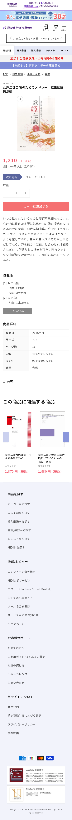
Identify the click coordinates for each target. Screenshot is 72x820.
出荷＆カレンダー (19, 674)
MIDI (65, 50)
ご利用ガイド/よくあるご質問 (26, 657)
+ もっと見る (17, 311)
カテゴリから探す (19, 504)
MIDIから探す (16, 547)
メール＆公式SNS (19, 606)
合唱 (47, 74)
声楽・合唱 (33, 74)
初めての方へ (16, 648)
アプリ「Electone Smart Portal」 (30, 589)
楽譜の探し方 (16, 665)
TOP (5, 74)
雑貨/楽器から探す (19, 530)
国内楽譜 (7, 50)
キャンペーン (16, 624)
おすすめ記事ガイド (20, 598)
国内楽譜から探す (19, 513)
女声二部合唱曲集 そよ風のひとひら (18, 456)
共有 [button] (10, 381)
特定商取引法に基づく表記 (24, 715)
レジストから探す (19, 539)
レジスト (50, 50)
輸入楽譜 (21, 50)
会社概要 (13, 733)
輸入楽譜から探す (19, 521)
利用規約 (13, 707)
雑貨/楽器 (36, 50)
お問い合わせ (16, 683)
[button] (64, 26)
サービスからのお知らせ (23, 615)
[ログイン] (46, 26)
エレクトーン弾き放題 (22, 572)
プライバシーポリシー (22, 724)
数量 (6, 185)
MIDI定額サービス (19, 580)
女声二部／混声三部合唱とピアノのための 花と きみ (51, 458)
